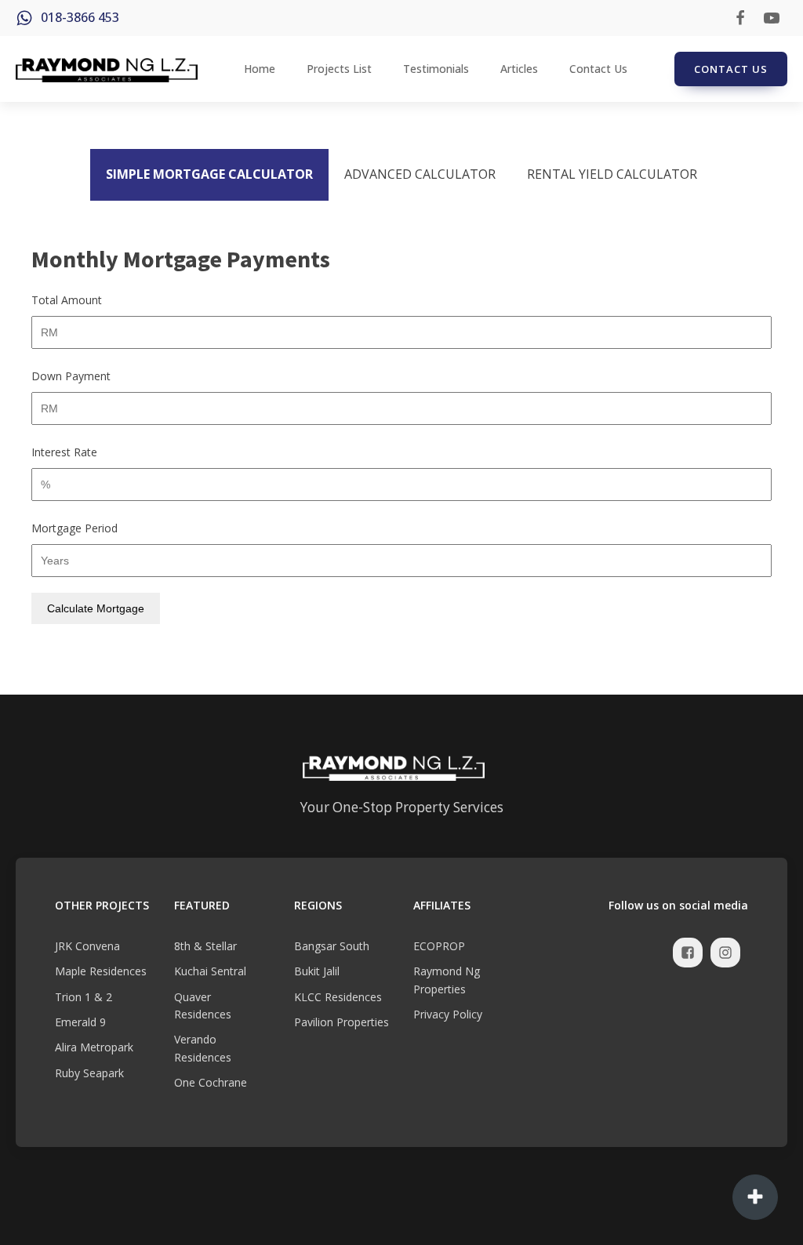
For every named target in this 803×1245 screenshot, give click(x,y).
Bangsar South (331, 945)
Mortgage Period (74, 528)
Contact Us (598, 68)
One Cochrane (210, 1082)
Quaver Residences (202, 1005)
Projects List (339, 68)
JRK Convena (87, 945)
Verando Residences (202, 1048)
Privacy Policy (447, 1014)
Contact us (731, 69)
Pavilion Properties (341, 1022)
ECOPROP (439, 945)
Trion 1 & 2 (83, 996)
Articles (519, 68)
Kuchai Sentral (210, 971)
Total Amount (66, 299)
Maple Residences (101, 971)
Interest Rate (64, 452)
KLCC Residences (338, 996)
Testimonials (436, 68)
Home (259, 68)
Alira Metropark (94, 1047)
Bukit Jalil (317, 971)
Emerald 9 (80, 1022)
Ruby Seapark (89, 1072)
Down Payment (71, 375)
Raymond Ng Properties (446, 980)
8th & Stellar (205, 945)
